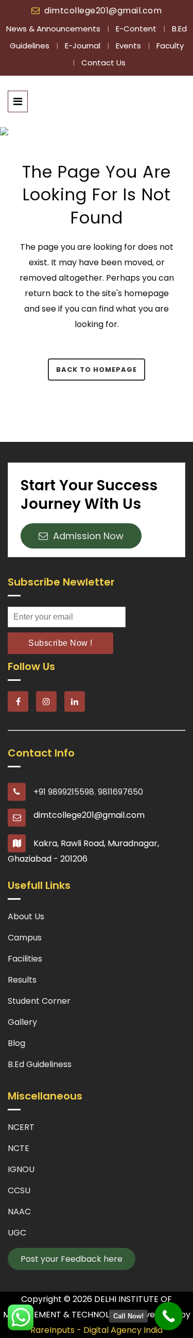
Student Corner (39, 1001)
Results (22, 980)
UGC (17, 1233)
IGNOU (21, 1169)
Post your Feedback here (71, 1259)
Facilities (25, 959)
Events (129, 45)
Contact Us (103, 62)
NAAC (19, 1211)
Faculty (170, 45)
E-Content (137, 28)
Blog (16, 1043)
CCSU (19, 1190)
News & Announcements (54, 28)
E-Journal (83, 45)
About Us (26, 916)
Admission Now (86, 535)
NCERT (21, 1127)
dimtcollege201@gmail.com (103, 10)
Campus (25, 938)
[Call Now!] (168, 1316)
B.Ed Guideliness (40, 1064)
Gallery (22, 1022)
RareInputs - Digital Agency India (96, 1330)
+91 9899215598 (63, 792)
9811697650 (120, 792)
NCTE (18, 1148)
